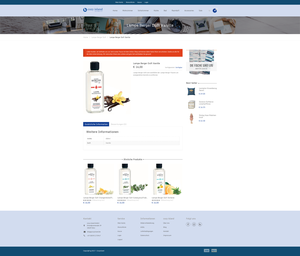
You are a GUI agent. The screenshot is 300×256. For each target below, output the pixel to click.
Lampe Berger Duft (98, 37)
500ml (108, 138)
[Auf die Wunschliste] (83, 177)
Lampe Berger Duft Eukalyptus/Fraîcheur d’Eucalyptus (139, 197)
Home (85, 37)
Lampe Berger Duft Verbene (163, 197)
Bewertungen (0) (118, 124)
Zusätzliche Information (96, 124)
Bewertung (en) (98, 200)
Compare (83, 181)
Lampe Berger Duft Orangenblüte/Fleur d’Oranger (103, 197)
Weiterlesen (83, 186)
